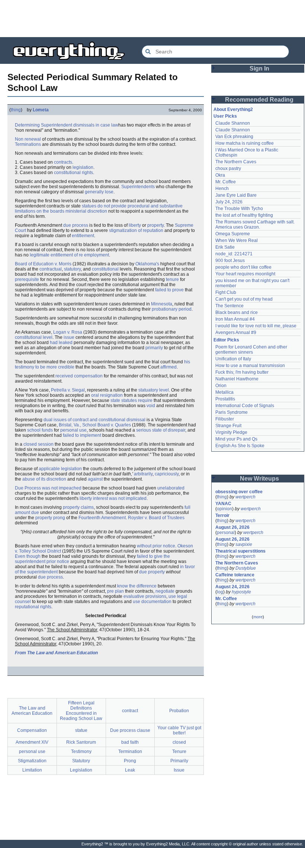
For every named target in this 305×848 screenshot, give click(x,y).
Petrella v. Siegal (68, 390)
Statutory (81, 760)
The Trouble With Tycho (239, 208)
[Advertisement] (152, 18)
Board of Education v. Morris (43, 263)
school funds (40, 430)
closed (179, 742)
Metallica (224, 392)
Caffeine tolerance (234, 574)
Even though (28, 556)
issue (69, 337)
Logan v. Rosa (67, 332)
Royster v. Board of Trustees (156, 517)
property (155, 225)
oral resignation (107, 395)
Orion (221, 385)
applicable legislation (60, 468)
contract (130, 710)
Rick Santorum (81, 742)
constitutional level (33, 337)
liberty (135, 225)
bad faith (130, 742)
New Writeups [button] (259, 478)
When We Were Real (236, 240)
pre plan (115, 591)
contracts (63, 162)
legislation (83, 167)
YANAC (223, 503)
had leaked (61, 342)
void (151, 405)
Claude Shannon (232, 123)
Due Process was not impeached (48, 488)
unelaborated (170, 488)
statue (81, 730)
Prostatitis (225, 399)
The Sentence (229, 305)
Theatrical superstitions (240, 551)
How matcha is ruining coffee (244, 143)
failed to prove (169, 289)
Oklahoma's (147, 263)
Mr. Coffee (225, 181)
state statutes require (131, 400)
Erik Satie (225, 247)
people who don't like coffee (243, 267)
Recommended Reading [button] (259, 99)
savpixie (243, 544)
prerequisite (27, 279)
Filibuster (224, 419)
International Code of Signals (244, 405)
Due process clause (130, 730)
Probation (179, 710)
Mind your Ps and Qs (236, 439)
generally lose (99, 191)
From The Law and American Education (56, 652)
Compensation (32, 730)
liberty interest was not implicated (113, 498)
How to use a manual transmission (250, 365)
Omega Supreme (232, 233)
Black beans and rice (236, 312)
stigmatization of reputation (136, 230)
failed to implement (82, 435)
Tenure (179, 751)
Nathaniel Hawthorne (237, 379)
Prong (130, 760)
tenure (172, 279)
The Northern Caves (235, 161)
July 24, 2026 (229, 201)
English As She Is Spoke (239, 445)
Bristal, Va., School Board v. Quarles (95, 425)
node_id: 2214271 (234, 253)
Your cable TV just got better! (179, 730)
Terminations (28, 144)
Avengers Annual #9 (235, 332)
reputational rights (33, 606)
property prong (50, 517)
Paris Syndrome (231, 412)
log (220, 592)
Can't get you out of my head (244, 299)
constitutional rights (73, 172)
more (258, 617)
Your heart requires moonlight (245, 273)
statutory (72, 269)
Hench (222, 188)
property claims (78, 507)
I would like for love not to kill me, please (255, 325)
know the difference (137, 586)
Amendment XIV (32, 742)
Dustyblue (245, 568)
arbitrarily (143, 474)
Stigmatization (32, 760)
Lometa (41, 109)
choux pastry (228, 168)
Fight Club (225, 292)
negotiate (164, 591)
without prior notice (156, 546)
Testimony (81, 751)
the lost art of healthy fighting (244, 215)
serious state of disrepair (160, 430)
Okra (220, 175)
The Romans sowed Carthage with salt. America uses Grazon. (255, 224)
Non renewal (28, 139)
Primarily (179, 760)
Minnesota (161, 304)
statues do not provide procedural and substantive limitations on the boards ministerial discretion (99, 208)
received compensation (79, 376)
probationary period (172, 309)
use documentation (152, 601)
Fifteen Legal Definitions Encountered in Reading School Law (81, 710)
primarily (154, 347)
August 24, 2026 (232, 586)
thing (16, 109)
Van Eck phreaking (234, 136)
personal (226, 532)
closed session (38, 444)
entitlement (83, 235)
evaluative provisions (144, 596)
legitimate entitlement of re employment (69, 255)
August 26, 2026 (232, 527)
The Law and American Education (32, 710)
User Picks (225, 116)
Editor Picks (226, 340)
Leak (130, 770)
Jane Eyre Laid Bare (236, 195)
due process (75, 225)
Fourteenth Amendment (102, 517)
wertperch (245, 497)
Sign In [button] (259, 68)
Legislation (81, 770)
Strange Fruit (228, 425)
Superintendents (138, 186)
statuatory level (153, 390)
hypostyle (241, 592)
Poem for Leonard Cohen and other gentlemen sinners (251, 349)
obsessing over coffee (239, 491)
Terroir (222, 515)
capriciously (167, 474)
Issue (179, 770)
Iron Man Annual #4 (235, 319)
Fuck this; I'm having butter (242, 372)
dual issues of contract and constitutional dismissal (94, 419)
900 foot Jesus (230, 260)
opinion (224, 508)
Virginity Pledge (231, 432)
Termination (130, 751)
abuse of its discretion (44, 479)
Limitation (32, 770)
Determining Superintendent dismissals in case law (66, 125)
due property (152, 571)
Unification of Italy (233, 358)
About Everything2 (233, 109)
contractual (50, 269)
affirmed (168, 367)
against (95, 479)
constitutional (105, 269)
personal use (73, 430)
